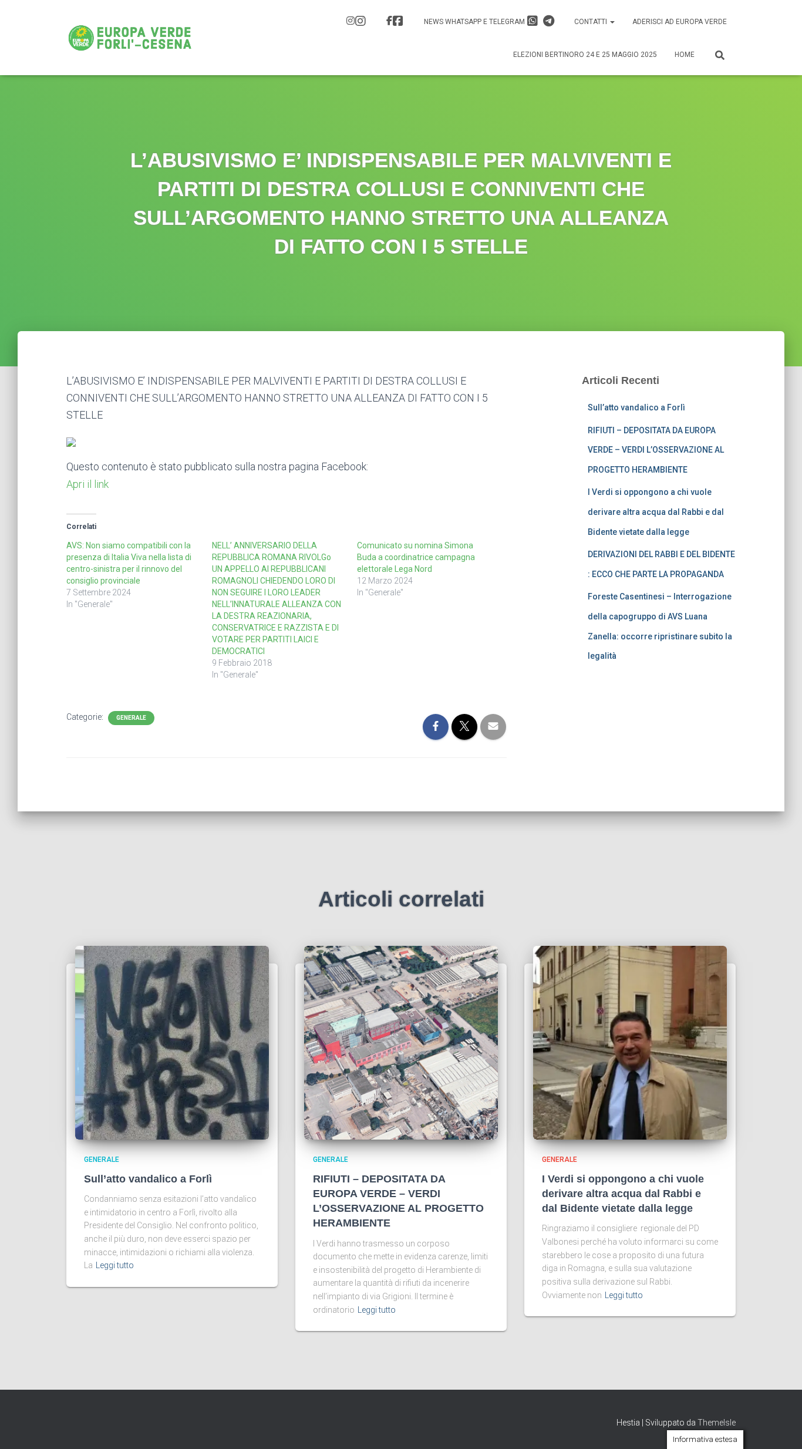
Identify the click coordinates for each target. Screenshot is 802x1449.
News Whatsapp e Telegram (475, 22)
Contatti (591, 22)
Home (685, 54)
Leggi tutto (115, 1265)
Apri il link (87, 484)
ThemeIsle (716, 1422)
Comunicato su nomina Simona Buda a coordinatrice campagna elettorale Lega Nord (416, 557)
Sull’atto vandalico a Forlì (636, 407)
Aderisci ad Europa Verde (679, 22)
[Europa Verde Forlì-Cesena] (130, 37)
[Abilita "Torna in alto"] (779, 1425)
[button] (612, 22)
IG (358, 22)
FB (396, 22)
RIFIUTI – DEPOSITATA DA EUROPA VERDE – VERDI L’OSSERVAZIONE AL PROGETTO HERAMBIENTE (656, 450)
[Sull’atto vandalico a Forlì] (172, 1042)
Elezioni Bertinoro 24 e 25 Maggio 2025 (585, 54)
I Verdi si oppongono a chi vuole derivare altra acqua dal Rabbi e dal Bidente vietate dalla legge (656, 511)
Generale (131, 718)
